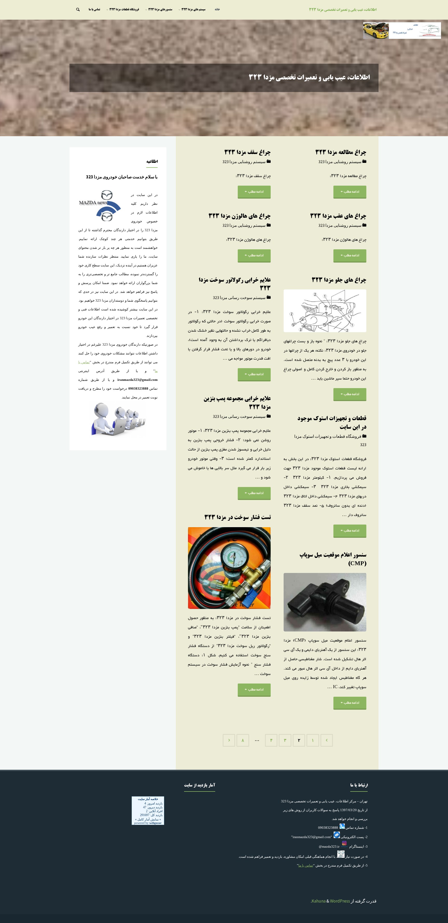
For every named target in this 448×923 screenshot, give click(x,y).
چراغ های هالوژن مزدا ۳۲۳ (239, 217)
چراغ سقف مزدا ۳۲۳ (247, 153)
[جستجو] (77, 10)
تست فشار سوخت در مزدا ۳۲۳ (237, 518)
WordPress (340, 901)
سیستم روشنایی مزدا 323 (339, 161)
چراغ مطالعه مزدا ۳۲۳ (340, 153)
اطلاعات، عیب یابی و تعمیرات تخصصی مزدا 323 (342, 10)
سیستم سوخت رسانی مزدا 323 (239, 297)
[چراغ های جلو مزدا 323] (304, 310)
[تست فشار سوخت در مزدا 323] (208, 568)
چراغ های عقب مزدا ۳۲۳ (338, 217)
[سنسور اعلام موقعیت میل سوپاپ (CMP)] (304, 602)
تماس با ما (305, 865)
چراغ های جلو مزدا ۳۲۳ (339, 281)
